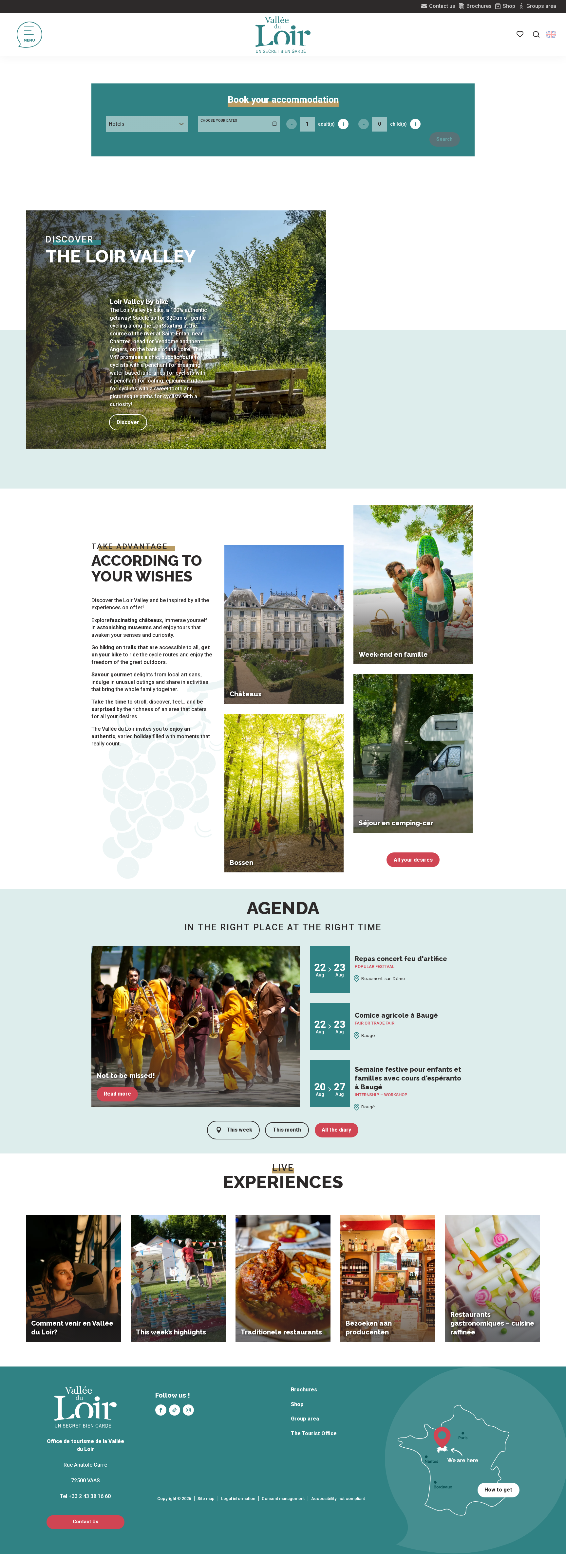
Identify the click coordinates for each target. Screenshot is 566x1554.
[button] (536, 34)
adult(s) (326, 124)
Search (444, 139)
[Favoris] (520, 34)
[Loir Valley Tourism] (283, 34)
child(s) (398, 124)
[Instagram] (188, 1410)
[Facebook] (160, 1410)
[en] (551, 34)
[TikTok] (174, 1410)
